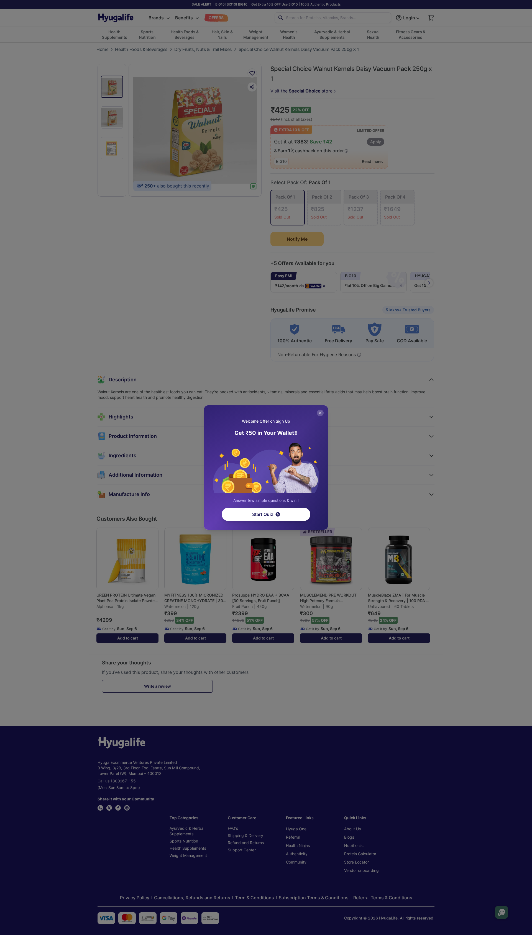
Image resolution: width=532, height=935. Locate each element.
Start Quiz (262, 514)
